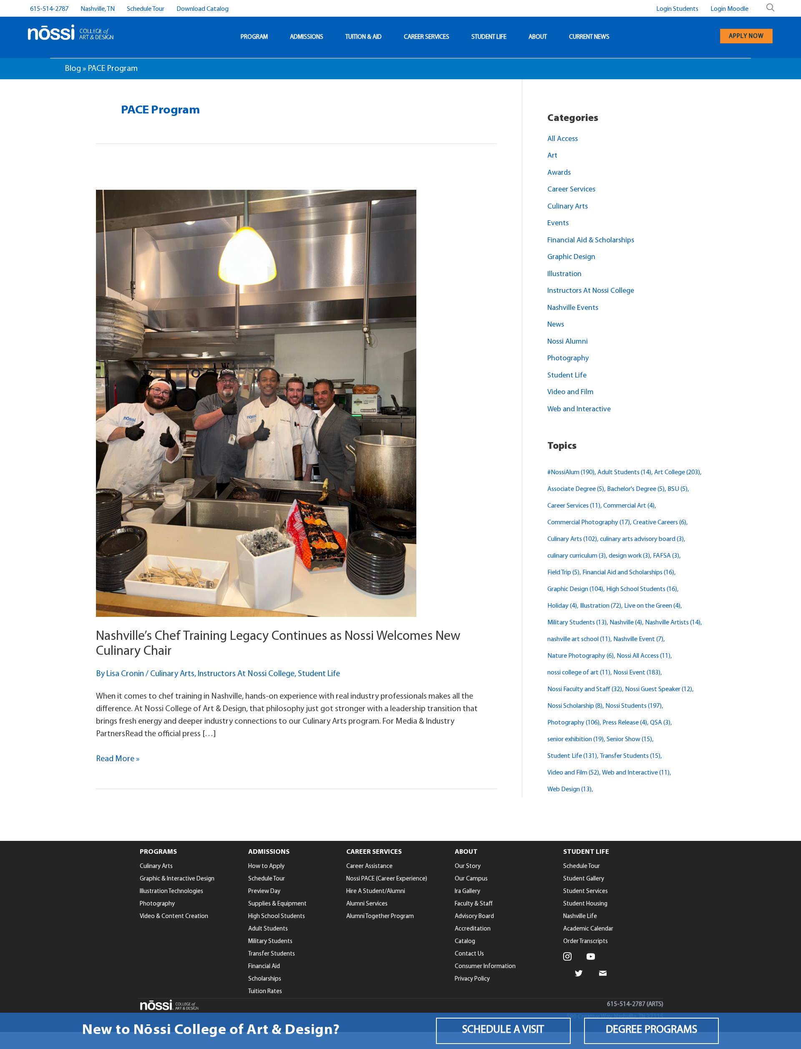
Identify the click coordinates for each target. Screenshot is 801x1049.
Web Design (569, 789)
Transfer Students (630, 756)
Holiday (562, 606)
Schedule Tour (145, 9)
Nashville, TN (98, 9)
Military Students (577, 622)
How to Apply (266, 866)
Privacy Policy (472, 979)
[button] (503, 1031)
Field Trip (563, 572)
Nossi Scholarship (574, 706)
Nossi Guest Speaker (658, 689)
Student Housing (585, 904)
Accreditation (473, 929)
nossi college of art (578, 672)
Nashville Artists (672, 622)
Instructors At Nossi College (246, 674)
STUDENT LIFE (488, 37)
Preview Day (264, 891)
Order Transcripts (585, 941)
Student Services (585, 891)
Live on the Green (652, 606)
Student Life (319, 674)
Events (558, 223)
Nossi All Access (643, 656)
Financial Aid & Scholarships (590, 240)
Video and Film (570, 392)
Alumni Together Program (380, 916)
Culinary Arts (172, 674)
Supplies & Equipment (277, 904)
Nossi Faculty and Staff (584, 689)
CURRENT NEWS (589, 37)
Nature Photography (580, 656)
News (555, 325)
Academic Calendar (588, 929)
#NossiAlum (570, 472)
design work (629, 556)
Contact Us (469, 954)
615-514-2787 (49, 9)
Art (552, 156)
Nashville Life (580, 916)
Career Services (571, 190)
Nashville (626, 622)
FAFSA (666, 556)
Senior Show (629, 739)
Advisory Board (474, 916)
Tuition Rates (265, 992)
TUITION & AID (363, 37)
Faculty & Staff (474, 904)
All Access (562, 139)
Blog (73, 69)
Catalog (465, 941)
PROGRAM (254, 37)
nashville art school (578, 639)
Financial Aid (264, 966)
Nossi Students (633, 706)
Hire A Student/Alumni (375, 891)
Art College (677, 472)
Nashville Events (572, 308)
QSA (660, 722)
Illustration (564, 274)
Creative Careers (659, 522)
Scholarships (264, 979)
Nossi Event (636, 672)
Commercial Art (629, 506)
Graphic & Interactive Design (177, 879)
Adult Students (624, 472)
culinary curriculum (576, 556)
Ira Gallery (467, 891)
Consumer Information (485, 966)
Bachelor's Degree (636, 489)
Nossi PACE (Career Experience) (386, 879)
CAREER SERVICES (426, 37)
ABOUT (538, 37)
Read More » (117, 760)
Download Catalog (202, 9)
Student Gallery (583, 879)
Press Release (624, 722)
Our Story (468, 866)
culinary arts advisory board (642, 539)
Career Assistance (369, 866)
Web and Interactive (579, 409)
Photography (568, 358)
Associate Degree (575, 489)
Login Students (677, 9)
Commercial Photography (588, 522)
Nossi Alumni (567, 342)
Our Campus (471, 879)
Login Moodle (729, 9)
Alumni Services (367, 904)
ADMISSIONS (306, 37)
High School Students (641, 589)
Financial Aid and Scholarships (628, 572)
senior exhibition (575, 739)
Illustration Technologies (171, 891)
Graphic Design (571, 257)
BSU (678, 489)
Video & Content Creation (174, 916)
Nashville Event (638, 639)
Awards (559, 173)
